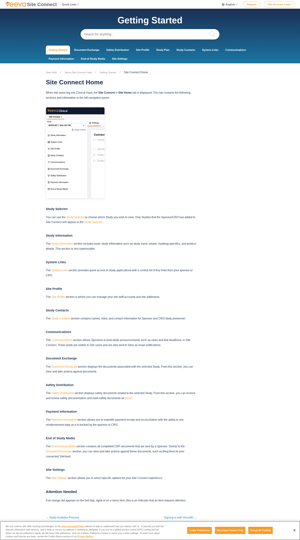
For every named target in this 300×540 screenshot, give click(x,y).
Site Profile (142, 49)
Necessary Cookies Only (230, 530)
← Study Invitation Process (62, 517)
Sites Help (51, 72)
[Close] (294, 530)
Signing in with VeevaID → (180, 517)
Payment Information (61, 58)
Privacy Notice (85, 536)
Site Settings (119, 58)
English (230, 4)
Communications (235, 49)
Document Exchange (86, 49)
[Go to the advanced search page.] (214, 34)
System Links (210, 49)
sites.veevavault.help (72, 526)
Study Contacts (185, 49)
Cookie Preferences (199, 530)
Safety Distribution (117, 49)
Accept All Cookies (260, 530)
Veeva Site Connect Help (78, 72)
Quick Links (69, 4)
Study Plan (162, 49)
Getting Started (58, 49)
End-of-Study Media (93, 58)
